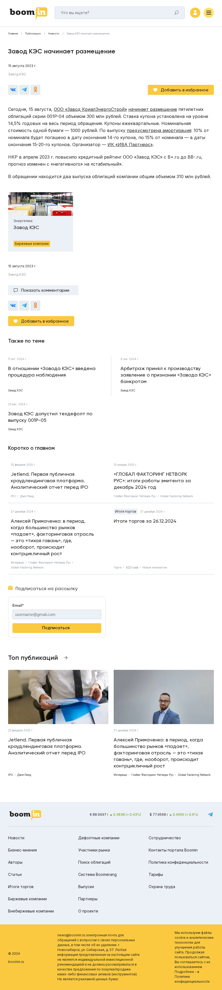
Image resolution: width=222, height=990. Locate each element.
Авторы (15, 862)
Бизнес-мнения (22, 850)
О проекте (88, 911)
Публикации (33, 33)
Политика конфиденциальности (178, 862)
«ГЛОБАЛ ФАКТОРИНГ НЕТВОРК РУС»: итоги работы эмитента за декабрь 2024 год (152, 480)
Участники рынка (94, 850)
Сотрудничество (165, 837)
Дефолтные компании (98, 837)
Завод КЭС (17, 74)
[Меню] (209, 13)
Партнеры (87, 898)
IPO (13, 496)
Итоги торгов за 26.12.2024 (145, 521)
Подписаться (56, 627)
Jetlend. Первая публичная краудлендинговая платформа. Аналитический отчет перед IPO (49, 480)
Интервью (17, 562)
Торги (118, 567)
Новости (53, 33)
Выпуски (86, 886)
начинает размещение (152, 109)
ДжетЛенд (27, 496)
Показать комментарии (45, 290)
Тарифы (156, 874)
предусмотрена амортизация (159, 130)
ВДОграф (132, 567)
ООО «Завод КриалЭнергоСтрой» (90, 109)
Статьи (15, 874)
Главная (13, 33)
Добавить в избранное (184, 89)
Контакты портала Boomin (173, 850)
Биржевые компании (27, 898)
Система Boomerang (97, 874)
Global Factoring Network (176, 496)
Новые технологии (154, 567)
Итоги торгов (125, 511)
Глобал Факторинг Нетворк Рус (135, 496)
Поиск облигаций (94, 862)
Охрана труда (162, 886)
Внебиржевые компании (31, 911)
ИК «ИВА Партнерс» (130, 144)
